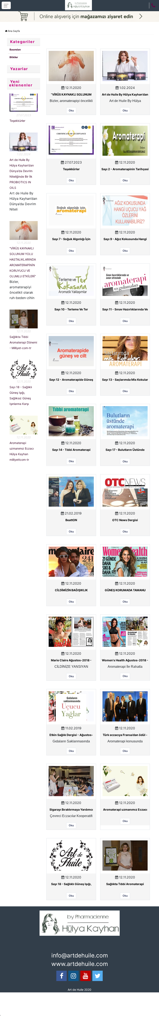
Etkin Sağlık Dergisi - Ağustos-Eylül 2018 (71, 735)
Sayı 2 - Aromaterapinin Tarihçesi (125, 169)
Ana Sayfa (13, 30)
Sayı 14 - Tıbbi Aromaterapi (71, 449)
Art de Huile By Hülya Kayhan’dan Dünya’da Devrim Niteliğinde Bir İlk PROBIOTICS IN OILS (125, 95)
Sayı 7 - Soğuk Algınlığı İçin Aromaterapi (71, 239)
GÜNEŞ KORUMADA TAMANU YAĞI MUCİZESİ (125, 590)
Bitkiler (14, 57)
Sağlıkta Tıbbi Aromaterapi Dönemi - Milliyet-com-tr (23, 342)
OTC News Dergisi (125, 520)
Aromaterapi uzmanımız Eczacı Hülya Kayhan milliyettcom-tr (125, 810)
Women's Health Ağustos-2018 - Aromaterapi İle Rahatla (125, 660)
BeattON (71, 520)
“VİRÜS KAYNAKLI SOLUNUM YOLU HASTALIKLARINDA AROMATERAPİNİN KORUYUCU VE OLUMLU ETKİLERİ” (71, 95)
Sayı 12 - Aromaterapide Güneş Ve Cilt (71, 380)
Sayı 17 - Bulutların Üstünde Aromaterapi (125, 450)
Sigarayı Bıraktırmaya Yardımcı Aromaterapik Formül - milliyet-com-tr (71, 810)
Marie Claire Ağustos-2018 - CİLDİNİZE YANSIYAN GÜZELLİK (71, 660)
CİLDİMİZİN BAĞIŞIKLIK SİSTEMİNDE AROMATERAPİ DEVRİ (71, 590)
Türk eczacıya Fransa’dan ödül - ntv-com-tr (125, 735)
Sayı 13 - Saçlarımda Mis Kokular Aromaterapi (125, 380)
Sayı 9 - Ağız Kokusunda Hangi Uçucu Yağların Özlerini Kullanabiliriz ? (125, 239)
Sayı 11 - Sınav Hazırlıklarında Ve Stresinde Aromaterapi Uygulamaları (125, 309)
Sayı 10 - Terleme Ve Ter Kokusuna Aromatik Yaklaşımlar (71, 309)
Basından (15, 49)
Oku (71, 110)
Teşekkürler (17, 120)
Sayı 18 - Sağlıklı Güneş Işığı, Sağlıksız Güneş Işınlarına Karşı (71, 884)
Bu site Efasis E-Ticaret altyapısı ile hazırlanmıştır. (81, 997)
